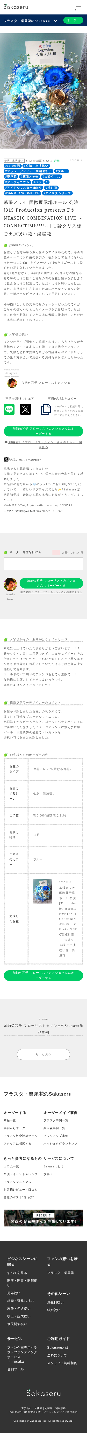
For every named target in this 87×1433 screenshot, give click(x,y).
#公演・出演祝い (36, 165)
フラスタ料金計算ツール (21, 1136)
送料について (57, 1355)
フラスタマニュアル (17, 1182)
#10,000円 (12, 165)
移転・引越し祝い (20, 1301)
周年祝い (14, 1293)
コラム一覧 (11, 1166)
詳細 (57, 160)
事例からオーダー (16, 1128)
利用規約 (60, 1408)
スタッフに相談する (17, 1143)
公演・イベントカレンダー (22, 1174)
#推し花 (51, 187)
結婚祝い (53, 1310)
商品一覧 (10, 1120)
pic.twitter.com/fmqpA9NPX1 (51, 505)
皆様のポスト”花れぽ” (19, 1197)
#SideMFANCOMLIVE (22, 193)
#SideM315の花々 (16, 505)
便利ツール (15, 1369)
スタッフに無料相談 (62, 1363)
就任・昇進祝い (19, 1308)
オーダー (73, 20)
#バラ (38, 182)
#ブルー (61, 171)
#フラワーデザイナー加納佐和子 (28, 171)
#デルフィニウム (17, 182)
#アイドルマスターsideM (23, 187)
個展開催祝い (17, 1324)
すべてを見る (17, 1273)
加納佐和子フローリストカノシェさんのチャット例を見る (45, 445)
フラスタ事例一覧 (56, 1120)
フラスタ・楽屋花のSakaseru (27, 21)
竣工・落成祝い (19, 1316)
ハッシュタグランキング (61, 1143)
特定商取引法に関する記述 (25, 1412)
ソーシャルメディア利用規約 (60, 1412)
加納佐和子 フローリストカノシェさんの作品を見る (51, 592)
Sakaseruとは (54, 1166)
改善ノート (51, 1174)
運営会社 (26, 1408)
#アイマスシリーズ (57, 193)
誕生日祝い (55, 1302)
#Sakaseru (69, 489)
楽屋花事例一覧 (54, 1128)
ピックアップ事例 (56, 1136)
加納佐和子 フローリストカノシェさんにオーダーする (43, 431)
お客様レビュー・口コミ (21, 1189)
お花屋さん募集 (43, 1408)
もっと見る (43, 1054)
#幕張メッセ (29, 176)
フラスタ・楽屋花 (60, 1273)
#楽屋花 (11, 176)
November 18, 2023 (50, 511)
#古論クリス (51, 176)
